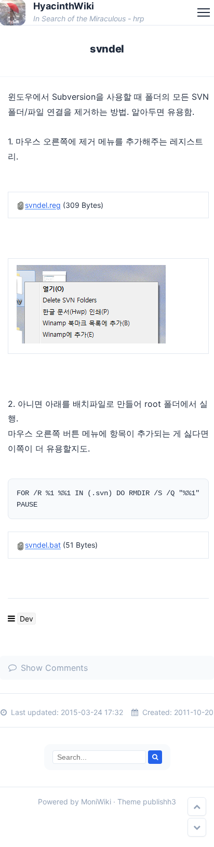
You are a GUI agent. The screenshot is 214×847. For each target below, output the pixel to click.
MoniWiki (96, 801)
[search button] (155, 757)
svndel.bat (43, 544)
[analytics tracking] (4, 815)
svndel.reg (43, 205)
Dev (26, 618)
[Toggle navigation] (203, 12)
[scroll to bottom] (197, 827)
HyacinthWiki (63, 6)
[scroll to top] (197, 806)
